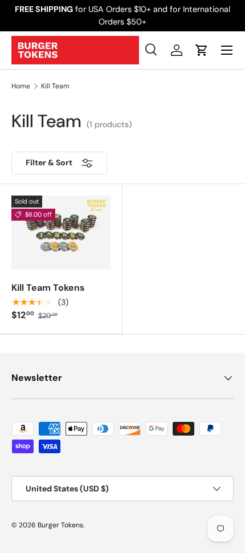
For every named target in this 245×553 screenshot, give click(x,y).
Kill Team (55, 86)
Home (20, 86)
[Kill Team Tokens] (61, 233)
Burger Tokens (60, 525)
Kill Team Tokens (48, 288)
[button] (201, 50)
